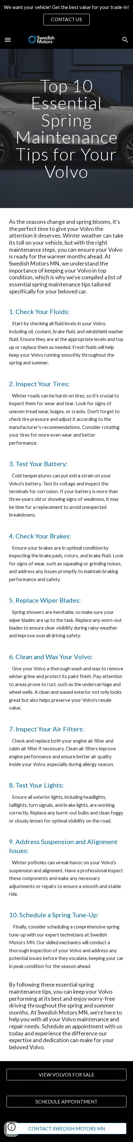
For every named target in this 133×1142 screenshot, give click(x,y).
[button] (7, 39)
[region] (66, 15)
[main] (66, 128)
